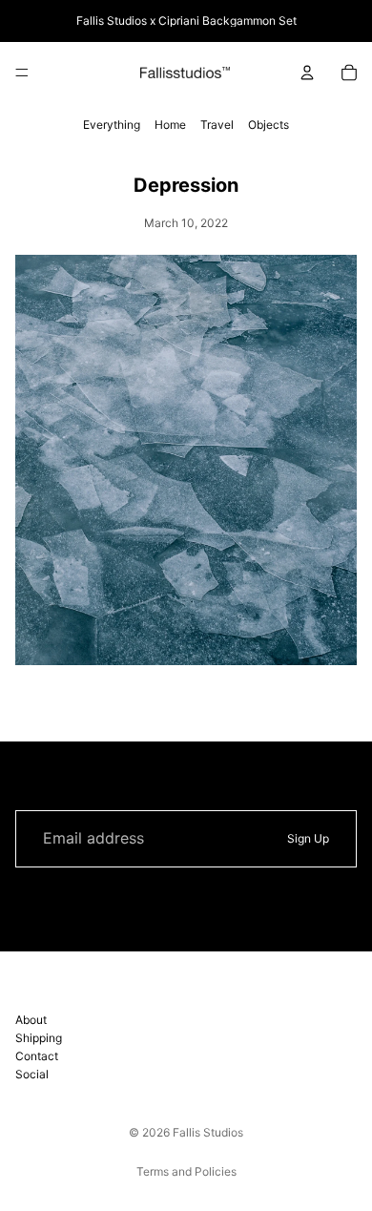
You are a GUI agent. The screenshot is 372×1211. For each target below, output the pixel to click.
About (31, 1019)
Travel (217, 124)
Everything (111, 124)
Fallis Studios (208, 1132)
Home (170, 124)
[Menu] (22, 72)
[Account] (307, 73)
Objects (268, 124)
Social (32, 1074)
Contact (36, 1056)
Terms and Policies (186, 1171)
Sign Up (308, 838)
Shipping (38, 1037)
